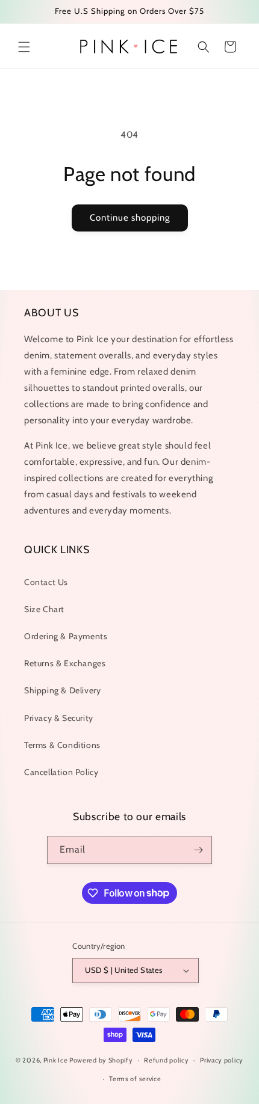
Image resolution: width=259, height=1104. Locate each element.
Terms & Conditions (62, 745)
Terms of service (135, 1079)
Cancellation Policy (61, 772)
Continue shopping (130, 217)
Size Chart (44, 609)
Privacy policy (221, 1060)
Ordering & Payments (65, 636)
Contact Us (46, 582)
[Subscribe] (198, 850)
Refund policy (166, 1060)
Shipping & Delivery (62, 690)
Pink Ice (55, 1060)
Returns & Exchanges (64, 663)
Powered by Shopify (101, 1060)
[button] (24, 47)
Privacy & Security (58, 718)
